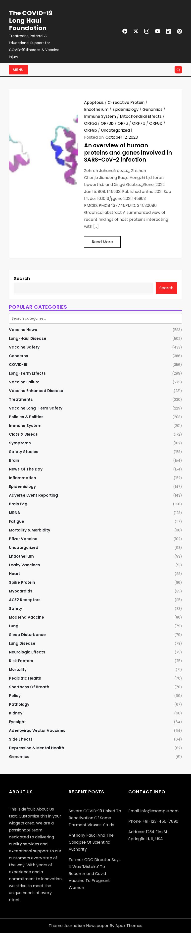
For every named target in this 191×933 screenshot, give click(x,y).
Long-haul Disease (27, 338)
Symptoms (20, 443)
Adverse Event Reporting (33, 495)
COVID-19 (18, 364)
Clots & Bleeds (23, 434)
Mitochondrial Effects (141, 116)
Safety (15, 608)
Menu (18, 69)
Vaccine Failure (24, 382)
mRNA (14, 512)
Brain (14, 460)
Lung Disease (22, 643)
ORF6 (123, 123)
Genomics (152, 109)
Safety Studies (23, 451)
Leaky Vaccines (24, 565)
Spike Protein (22, 582)
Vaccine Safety (24, 347)
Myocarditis (20, 591)
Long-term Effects (27, 373)
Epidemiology (125, 109)
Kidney (15, 713)
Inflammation (22, 477)
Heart (14, 573)
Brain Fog (18, 504)
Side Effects (21, 739)
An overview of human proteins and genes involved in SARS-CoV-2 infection (128, 153)
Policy (15, 695)
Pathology (19, 704)
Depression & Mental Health (36, 748)
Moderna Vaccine (26, 617)
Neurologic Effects (27, 652)
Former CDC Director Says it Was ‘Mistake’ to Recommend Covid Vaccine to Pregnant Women (95, 873)
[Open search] (178, 69)
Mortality (18, 669)
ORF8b (155, 123)
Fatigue (16, 521)
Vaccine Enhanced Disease (36, 390)
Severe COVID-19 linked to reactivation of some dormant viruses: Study (95, 818)
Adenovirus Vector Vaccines (37, 730)
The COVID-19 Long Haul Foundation (30, 20)
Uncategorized (115, 130)
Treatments (21, 399)
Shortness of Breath (29, 687)
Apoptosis (94, 102)
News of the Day (26, 469)
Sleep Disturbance (27, 634)
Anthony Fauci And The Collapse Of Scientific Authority (91, 842)
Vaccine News (23, 329)
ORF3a (90, 123)
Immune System (100, 116)
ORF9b (90, 130)
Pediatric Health (25, 678)
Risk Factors (21, 660)
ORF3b (107, 123)
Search (22, 278)
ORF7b (138, 123)
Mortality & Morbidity (29, 530)
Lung (13, 626)
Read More (102, 242)
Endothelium (96, 109)
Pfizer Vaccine (23, 538)
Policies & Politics (26, 416)
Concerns (18, 355)
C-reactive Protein (126, 102)
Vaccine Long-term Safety (35, 408)
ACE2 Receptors (25, 599)
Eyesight (17, 721)
